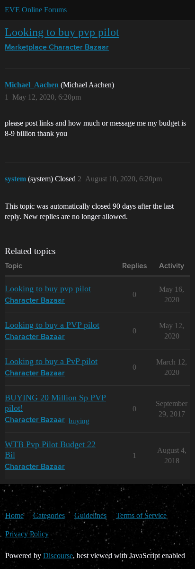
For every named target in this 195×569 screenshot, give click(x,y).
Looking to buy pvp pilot (62, 31)
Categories (49, 515)
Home (14, 515)
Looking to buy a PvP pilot (51, 361)
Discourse (58, 556)
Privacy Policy (27, 534)
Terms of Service (141, 515)
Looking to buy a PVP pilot (52, 325)
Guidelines (90, 515)
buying (79, 420)
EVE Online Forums (36, 10)
